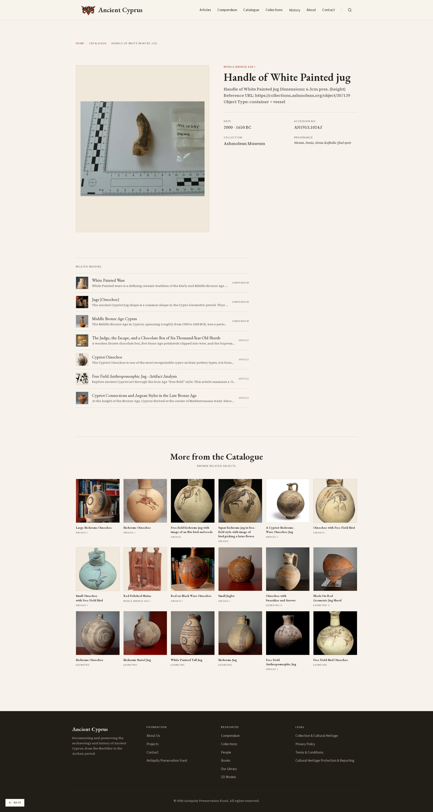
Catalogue (251, 9)
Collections (274, 9)
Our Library (229, 768)
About (311, 9)
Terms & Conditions (309, 752)
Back (17, 803)
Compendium (227, 9)
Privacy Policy (305, 744)
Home (80, 43)
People (226, 752)
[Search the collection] (350, 10)
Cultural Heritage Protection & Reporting (324, 760)
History (294, 10)
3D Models (228, 777)
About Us (153, 735)
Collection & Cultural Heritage (316, 735)
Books (225, 760)
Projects (153, 744)
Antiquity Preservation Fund (167, 760)
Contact (328, 9)
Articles (205, 9)
